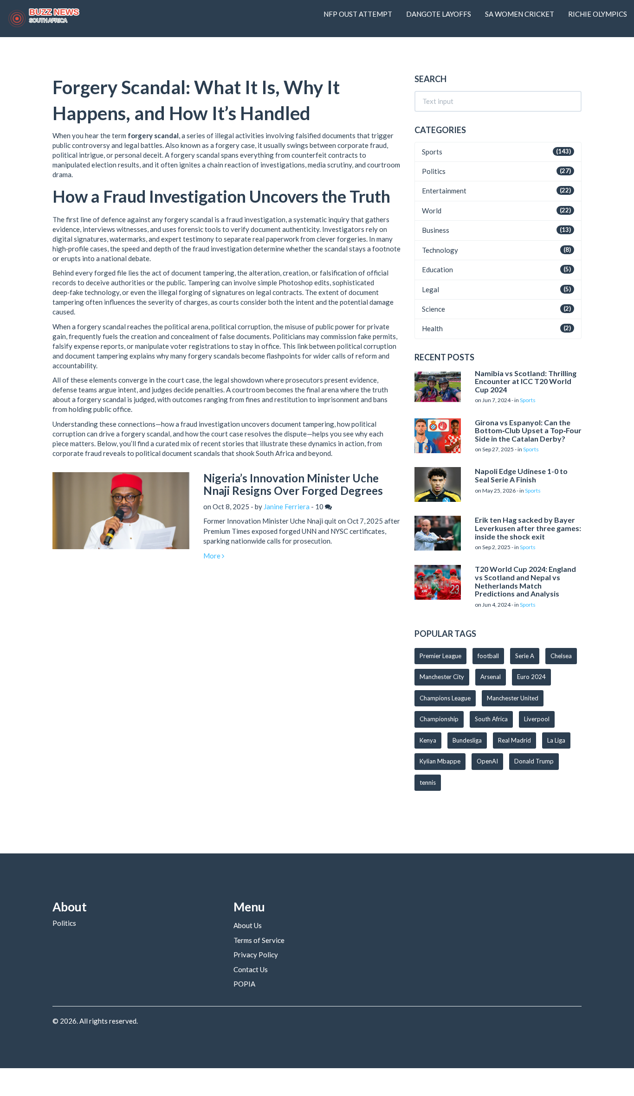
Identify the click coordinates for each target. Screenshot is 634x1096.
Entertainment (444, 190)
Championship (439, 719)
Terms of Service (259, 940)
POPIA (244, 984)
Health (432, 328)
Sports (432, 151)
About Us (247, 925)
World (431, 210)
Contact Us (250, 969)
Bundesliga (467, 740)
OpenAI (487, 761)
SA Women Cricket (519, 14)
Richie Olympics (597, 14)
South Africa (491, 719)
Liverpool (537, 719)
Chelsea (561, 656)
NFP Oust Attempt (357, 14)
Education (437, 269)
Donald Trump (534, 761)
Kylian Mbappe (440, 761)
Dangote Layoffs (438, 14)
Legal (430, 289)
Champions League (445, 698)
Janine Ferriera (287, 506)
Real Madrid (514, 740)
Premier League (440, 656)
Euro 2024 (531, 676)
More (212, 555)
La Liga (556, 740)
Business (435, 230)
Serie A (524, 656)
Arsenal (490, 676)
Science (433, 309)
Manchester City (442, 676)
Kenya (428, 740)
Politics (434, 171)
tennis (428, 782)
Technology (440, 250)
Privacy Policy (255, 954)
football (488, 656)
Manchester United (512, 698)
